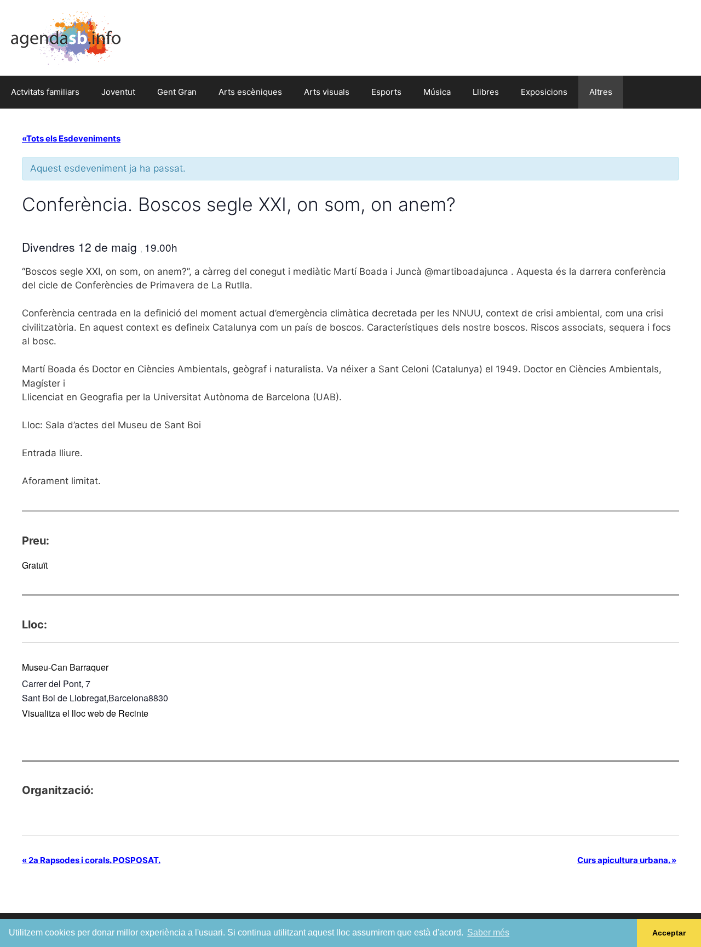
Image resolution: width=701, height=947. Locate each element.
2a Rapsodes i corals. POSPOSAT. (91, 860)
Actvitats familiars (45, 92)
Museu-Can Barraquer (65, 667)
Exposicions (544, 92)
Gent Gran (177, 92)
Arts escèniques (250, 92)
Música (437, 92)
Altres (600, 92)
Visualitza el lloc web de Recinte (85, 713)
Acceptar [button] (669, 932)
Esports (386, 92)
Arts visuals (326, 92)
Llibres (486, 92)
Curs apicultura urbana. (626, 860)
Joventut (118, 92)
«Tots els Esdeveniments (71, 138)
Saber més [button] (488, 932)
